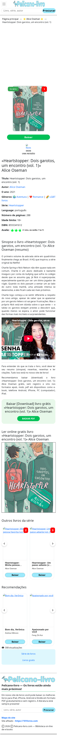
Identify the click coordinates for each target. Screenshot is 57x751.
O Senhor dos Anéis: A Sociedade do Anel (41, 630)
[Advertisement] (28, 55)
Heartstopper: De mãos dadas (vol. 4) (14, 564)
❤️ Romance (36, 196)
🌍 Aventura (20, 196)
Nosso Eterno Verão (12, 630)
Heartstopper (16, 205)
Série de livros (28, 653)
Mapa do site (8, 717)
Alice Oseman (17, 187)
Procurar (49, 10)
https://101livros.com (26, 720)
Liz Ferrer (9, 635)
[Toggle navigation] (4, 4)
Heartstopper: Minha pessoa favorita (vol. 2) (40, 564)
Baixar (28, 137)
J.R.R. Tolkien (37, 635)
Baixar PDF (28, 418)
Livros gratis (28, 660)
